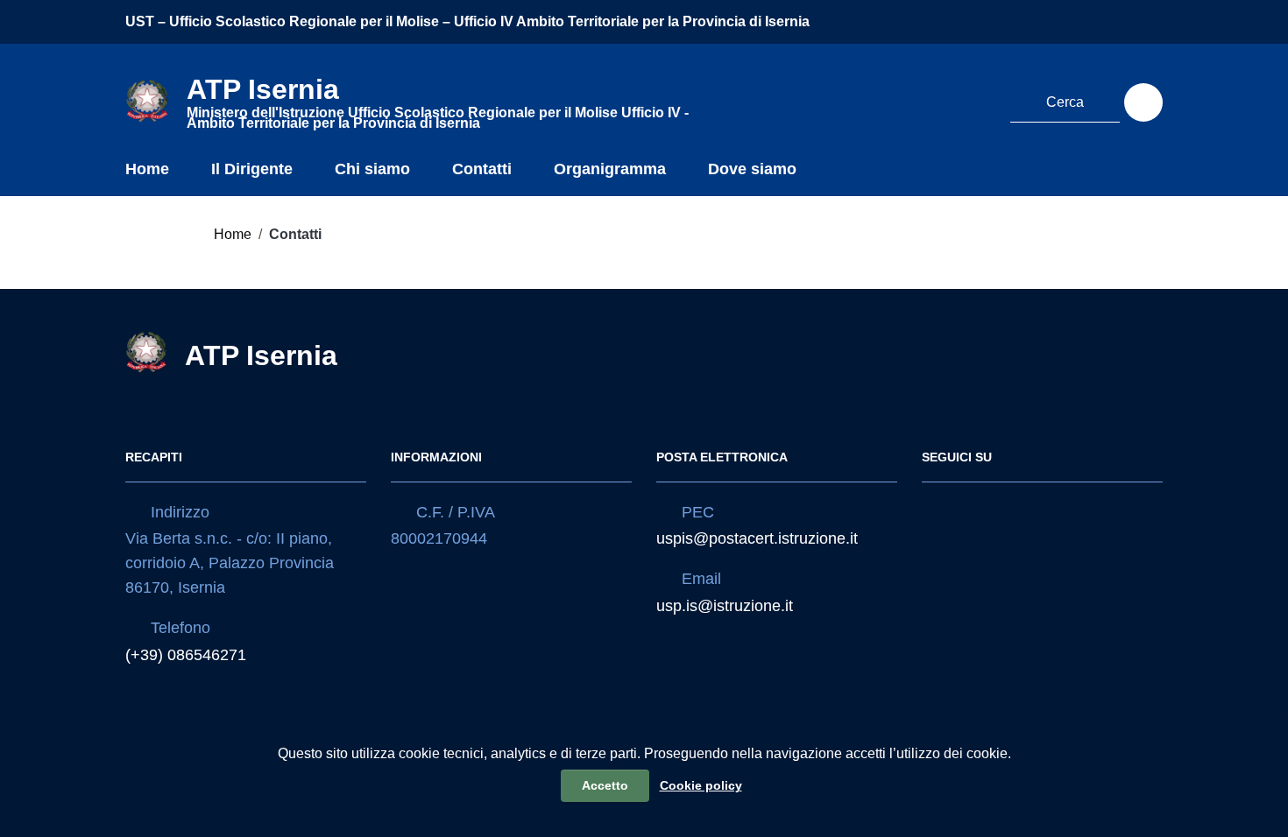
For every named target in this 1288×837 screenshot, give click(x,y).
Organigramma (610, 169)
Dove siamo (752, 169)
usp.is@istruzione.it (724, 606)
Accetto (605, 785)
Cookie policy (701, 785)
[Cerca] (1143, 102)
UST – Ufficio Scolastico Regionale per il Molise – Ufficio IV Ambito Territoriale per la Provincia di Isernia (467, 21)
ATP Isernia (261, 355)
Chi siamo (372, 169)
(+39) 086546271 (185, 655)
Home (147, 169)
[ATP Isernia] (147, 100)
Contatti (482, 169)
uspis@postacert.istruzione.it (757, 538)
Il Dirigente (252, 169)
